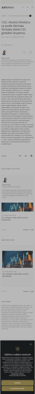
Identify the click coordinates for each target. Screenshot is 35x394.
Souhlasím (17, 383)
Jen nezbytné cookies (17, 388)
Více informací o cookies (17, 375)
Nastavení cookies (17, 374)
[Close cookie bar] (31, 344)
